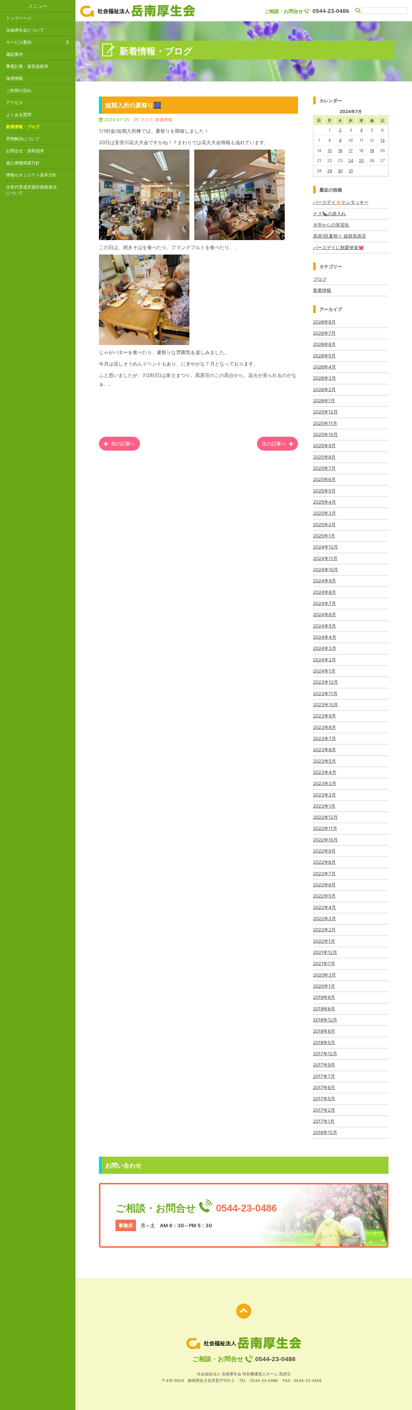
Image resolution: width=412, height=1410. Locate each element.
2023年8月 (324, 727)
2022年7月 (324, 873)
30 (340, 170)
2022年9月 (324, 851)
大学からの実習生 (331, 225)
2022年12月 (325, 817)
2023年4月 (324, 772)
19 (372, 150)
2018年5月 (324, 1042)
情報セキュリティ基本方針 (31, 174)
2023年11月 (325, 693)
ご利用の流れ (18, 90)
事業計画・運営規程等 (27, 66)
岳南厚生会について (25, 30)
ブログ (320, 279)
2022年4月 (324, 907)
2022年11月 (325, 828)
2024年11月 (325, 558)
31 (351, 170)
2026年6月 (324, 344)
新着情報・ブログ (23, 126)
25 (361, 160)
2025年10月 (325, 434)
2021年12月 (325, 952)
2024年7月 (324, 603)
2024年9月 (324, 581)
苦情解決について (23, 138)
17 (351, 150)
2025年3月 (324, 513)
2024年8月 (324, 592)
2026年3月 (324, 378)
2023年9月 (324, 716)
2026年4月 (324, 367)
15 (330, 150)
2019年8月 (324, 997)
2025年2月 (324, 525)
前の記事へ (123, 444)
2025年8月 (324, 457)
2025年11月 (325, 423)
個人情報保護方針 (23, 162)
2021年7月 (324, 963)
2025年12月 (325, 412)
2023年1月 (324, 806)
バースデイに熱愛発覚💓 (338, 247)
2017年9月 (324, 1065)
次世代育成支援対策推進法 (31, 189)
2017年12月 (325, 1054)
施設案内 (14, 54)
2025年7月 (324, 468)
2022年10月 (325, 840)
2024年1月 (324, 671)
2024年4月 (324, 637)
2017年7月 (324, 1076)
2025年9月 (324, 445)
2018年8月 (324, 1031)
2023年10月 (325, 705)
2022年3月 (324, 918)
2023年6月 (324, 750)
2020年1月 (324, 986)
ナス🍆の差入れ (329, 214)
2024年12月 (325, 547)
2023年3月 (324, 783)
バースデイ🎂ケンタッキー (341, 202)
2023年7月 (324, 738)
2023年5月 (324, 761)
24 (350, 160)
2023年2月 (324, 795)
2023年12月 (325, 682)
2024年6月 (324, 614)
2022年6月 (324, 885)
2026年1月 (324, 401)
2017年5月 (324, 1098)
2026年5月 (324, 356)
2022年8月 (324, 862)
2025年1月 (324, 536)
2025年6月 (324, 479)
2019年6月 (324, 1009)
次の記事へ (274, 444)
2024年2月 (324, 660)
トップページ (18, 18)
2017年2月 (324, 1110)
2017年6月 (324, 1087)
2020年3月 (324, 975)
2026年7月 (324, 333)
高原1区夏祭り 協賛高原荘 (339, 236)
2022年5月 (324, 896)
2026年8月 (324, 322)
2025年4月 (324, 502)
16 (340, 150)
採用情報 (14, 78)
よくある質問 (18, 114)
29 (329, 170)
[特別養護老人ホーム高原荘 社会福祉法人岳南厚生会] (137, 11)
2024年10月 (325, 569)
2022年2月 (324, 930)
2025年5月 (324, 491)
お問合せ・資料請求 (25, 150)
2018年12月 (325, 1020)
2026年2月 (324, 389)
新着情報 (322, 290)
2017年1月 (323, 1121)
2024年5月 (324, 626)
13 (382, 140)
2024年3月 (324, 648)
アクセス (14, 102)
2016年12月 (325, 1132)
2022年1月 (324, 941)
